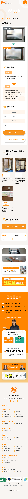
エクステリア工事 (8, 430)
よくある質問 (14, 259)
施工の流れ (14, 251)
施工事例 (4, 235)
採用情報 (14, 366)
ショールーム (19, 446)
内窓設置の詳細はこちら (14, 133)
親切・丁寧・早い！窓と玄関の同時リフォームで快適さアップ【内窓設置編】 (7, 209)
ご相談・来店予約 (8, 341)
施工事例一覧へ (13, 139)
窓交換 (5, 412)
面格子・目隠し (19, 416)
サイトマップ (7, 485)
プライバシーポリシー (18, 485)
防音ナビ (14, 376)
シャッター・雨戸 (8, 416)
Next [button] (21, 479)
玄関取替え (6, 423)
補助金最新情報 (14, 281)
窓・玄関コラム (7, 471)
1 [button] (9, 483)
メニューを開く (25, 2)
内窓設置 (18, 412)
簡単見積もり (19, 341)
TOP (3, 18)
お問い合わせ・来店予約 (10, 460)
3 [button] (14, 483)
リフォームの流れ (6, 239)
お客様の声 (17, 235)
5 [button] (18, 483)
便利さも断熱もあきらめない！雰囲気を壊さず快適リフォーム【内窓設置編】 (20, 181)
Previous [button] (6, 479)
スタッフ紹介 (7, 448)
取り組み (18, 448)
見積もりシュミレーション (10, 457)
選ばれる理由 (7, 451)
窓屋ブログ (18, 471)
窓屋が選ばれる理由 (14, 270)
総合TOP (5, 405)
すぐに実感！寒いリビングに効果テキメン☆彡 (7, 180)
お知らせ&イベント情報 (9, 469)
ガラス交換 (18, 414)
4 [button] (16, 483)
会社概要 (6, 446)
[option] (14, 479)
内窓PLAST (6, 414)
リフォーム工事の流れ (9, 439)
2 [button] (12, 483)
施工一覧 (8, 18)
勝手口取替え (19, 423)
